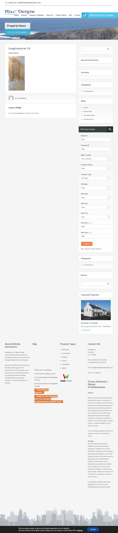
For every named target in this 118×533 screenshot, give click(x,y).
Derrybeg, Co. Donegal (89, 323)
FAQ (70, 15)
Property (24, 15)
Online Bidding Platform (41, 391)
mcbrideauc (21, 98)
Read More (106, 326)
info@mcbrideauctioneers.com (29, 2)
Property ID (85, 145)
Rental (64, 368)
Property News (61, 15)
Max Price (84, 213)
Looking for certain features (91, 249)
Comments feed (89, 115)
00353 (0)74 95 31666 (101, 15)
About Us (49, 15)
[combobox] (96, 159)
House (64, 361)
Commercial (66, 353)
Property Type (86, 174)
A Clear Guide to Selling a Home (44, 374)
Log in (86, 107)
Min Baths (84, 194)
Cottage (64, 357)
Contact (77, 15)
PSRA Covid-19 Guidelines (43, 370)
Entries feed (88, 111)
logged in (21, 113)
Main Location (86, 155)
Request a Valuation (37, 15)
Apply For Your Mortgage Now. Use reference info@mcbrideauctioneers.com (47, 399)
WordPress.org (89, 119)
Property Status (87, 165)
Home (16, 15)
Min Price (84, 203)
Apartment (65, 349)
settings (80, 530)
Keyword (84, 136)
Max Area (86, 232)
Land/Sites (65, 364)
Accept (93, 529)
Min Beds (84, 184)
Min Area (86, 223)
